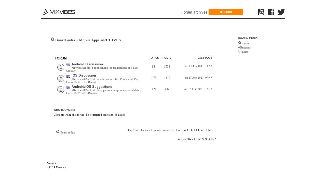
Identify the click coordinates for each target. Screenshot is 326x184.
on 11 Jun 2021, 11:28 (198, 66)
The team (133, 129)
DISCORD (226, 12)
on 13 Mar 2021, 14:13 (198, 88)
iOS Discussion (84, 75)
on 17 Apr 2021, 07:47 (198, 77)
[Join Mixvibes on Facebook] (271, 12)
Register (246, 47)
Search (245, 43)
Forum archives (194, 12)
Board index (65, 40)
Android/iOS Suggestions (92, 87)
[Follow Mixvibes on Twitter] (281, 12)
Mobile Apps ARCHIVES (100, 40)
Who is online (64, 109)
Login (245, 51)
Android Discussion (87, 64)
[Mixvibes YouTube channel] (261, 12)
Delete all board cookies (155, 129)
